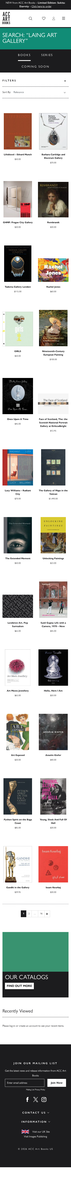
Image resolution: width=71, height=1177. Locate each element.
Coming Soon (36, 66)
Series (47, 55)
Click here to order (42, 6)
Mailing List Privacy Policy (35, 1089)
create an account (28, 1025)
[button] (44, 18)
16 (41, 913)
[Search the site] (30, 18)
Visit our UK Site (41, 1131)
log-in (12, 1025)
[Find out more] (35, 964)
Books (24, 55)
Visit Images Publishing (35, 1136)
